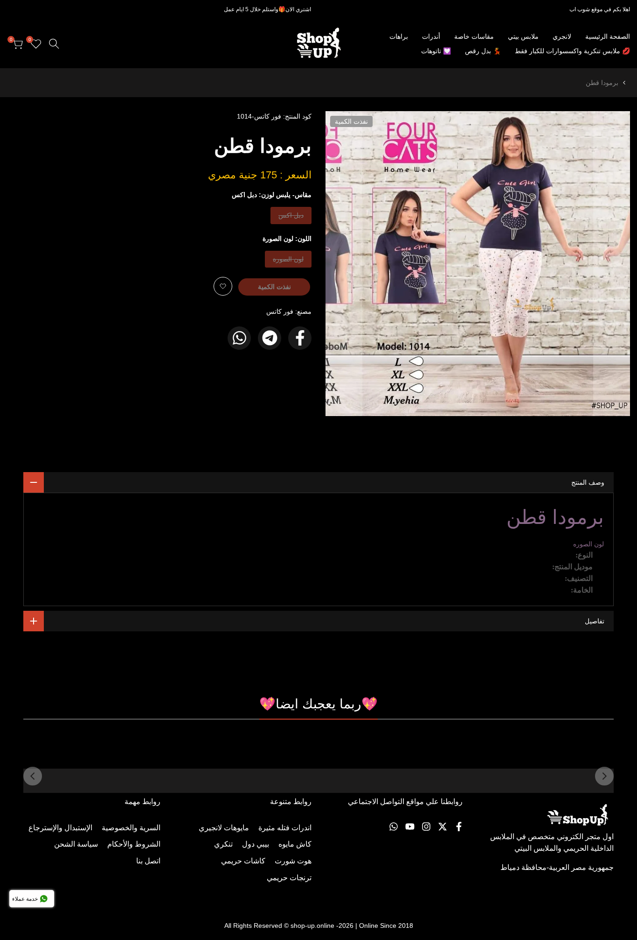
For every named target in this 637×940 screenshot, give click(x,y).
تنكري (223, 844)
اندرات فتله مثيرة (285, 828)
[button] (223, 286)
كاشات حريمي (243, 861)
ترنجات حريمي (289, 878)
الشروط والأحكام (133, 844)
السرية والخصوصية (131, 828)
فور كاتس (279, 311)
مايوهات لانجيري (224, 828)
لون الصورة (288, 261)
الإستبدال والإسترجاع (60, 828)
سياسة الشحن (76, 844)
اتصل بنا (148, 861)
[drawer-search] (54, 43)
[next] (32, 776)
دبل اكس (291, 217)
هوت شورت (293, 861)
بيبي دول (255, 844)
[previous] (604, 776)
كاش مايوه (295, 844)
